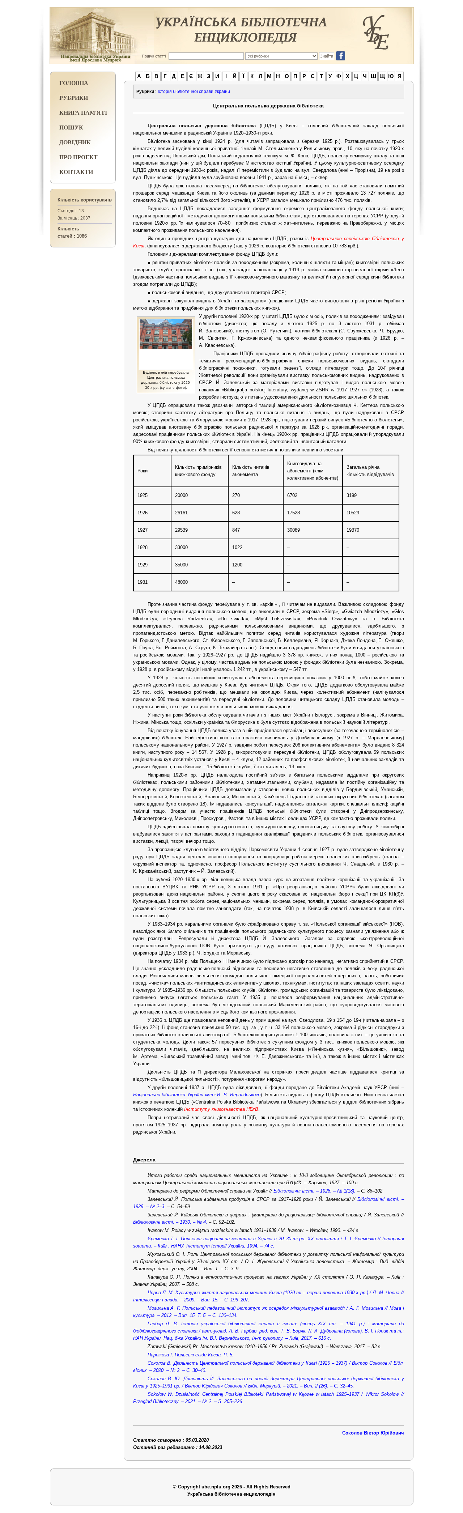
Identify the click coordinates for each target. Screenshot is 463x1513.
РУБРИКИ (73, 97)
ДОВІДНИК (75, 142)
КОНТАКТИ (76, 171)
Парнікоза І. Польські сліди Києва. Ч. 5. (191, 1354)
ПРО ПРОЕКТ (78, 157)
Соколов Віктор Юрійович (373, 1433)
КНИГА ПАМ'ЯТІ (83, 112)
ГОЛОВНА (73, 82)
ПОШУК (71, 127)
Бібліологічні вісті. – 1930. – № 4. (171, 1222)
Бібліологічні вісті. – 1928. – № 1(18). (314, 1191)
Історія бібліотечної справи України (194, 91)
